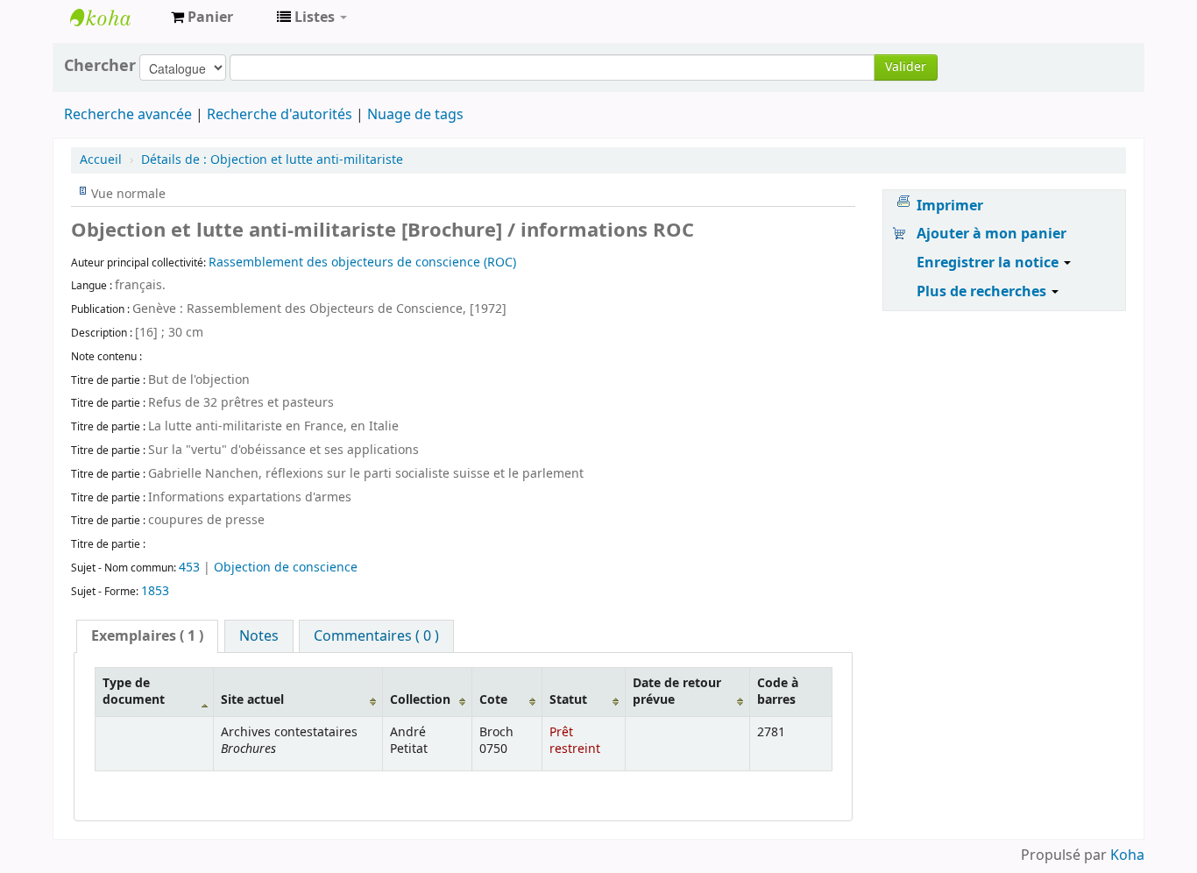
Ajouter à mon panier (991, 234)
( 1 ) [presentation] (147, 636)
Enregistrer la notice (989, 262)
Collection (420, 700)
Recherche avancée (128, 114)
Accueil (101, 160)
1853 (155, 591)
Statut (568, 700)
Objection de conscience (286, 567)
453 (189, 567)
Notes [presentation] (259, 636)
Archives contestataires (114, 17)
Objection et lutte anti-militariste (272, 160)
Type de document (134, 691)
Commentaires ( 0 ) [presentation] (376, 636)
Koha (1127, 855)
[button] (202, 17)
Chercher (100, 66)
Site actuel (252, 700)
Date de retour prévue (677, 691)
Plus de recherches (983, 291)
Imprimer (950, 205)
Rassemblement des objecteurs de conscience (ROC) (362, 262)
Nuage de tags (415, 114)
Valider (905, 67)
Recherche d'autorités (279, 114)
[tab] (147, 636)
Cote (493, 700)
